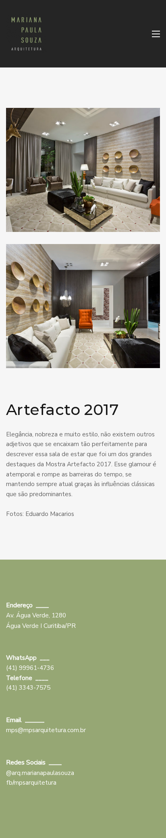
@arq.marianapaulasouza (40, 773)
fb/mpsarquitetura (31, 783)
